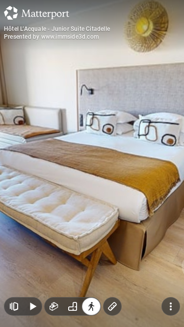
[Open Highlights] (14, 306)
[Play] (32, 306)
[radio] (54, 306)
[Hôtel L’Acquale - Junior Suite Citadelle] (92, 163)
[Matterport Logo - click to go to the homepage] (36, 13)
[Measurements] (112, 306)
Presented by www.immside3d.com (51, 36)
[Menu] (170, 306)
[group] (72, 306)
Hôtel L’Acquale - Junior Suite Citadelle (57, 28)
